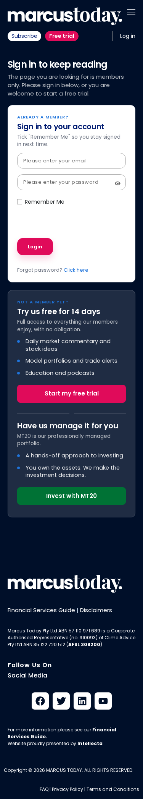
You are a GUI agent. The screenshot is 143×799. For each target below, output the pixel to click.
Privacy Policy (67, 789)
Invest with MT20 (71, 496)
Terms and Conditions (113, 789)
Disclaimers (96, 610)
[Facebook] (40, 701)
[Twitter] (61, 701)
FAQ (44, 789)
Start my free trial (72, 393)
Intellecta (90, 743)
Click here (76, 270)
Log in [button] (127, 36)
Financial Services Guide (41, 610)
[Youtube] (103, 701)
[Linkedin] (82, 701)
